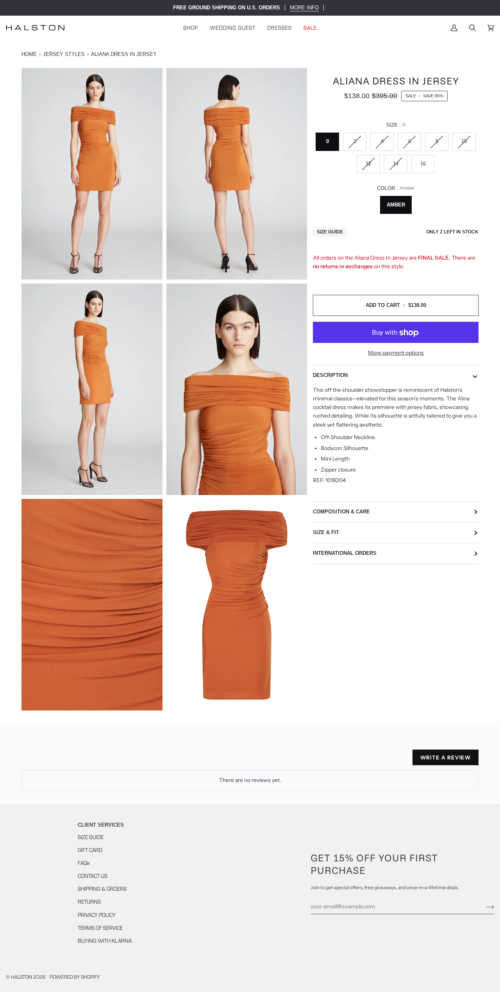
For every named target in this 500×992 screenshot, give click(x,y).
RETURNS (89, 901)
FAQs (84, 862)
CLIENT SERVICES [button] (101, 825)
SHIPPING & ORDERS (102, 888)
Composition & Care (341, 512)
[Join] (483, 906)
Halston (21, 976)
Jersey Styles (64, 54)
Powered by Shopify (75, 976)
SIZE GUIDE (91, 837)
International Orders (345, 553)
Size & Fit (326, 533)
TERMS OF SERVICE (100, 927)
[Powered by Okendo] (56, 760)
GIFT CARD (90, 850)
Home (29, 54)
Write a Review (445, 757)
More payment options (396, 353)
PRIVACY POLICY (97, 914)
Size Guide (330, 232)
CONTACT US (92, 875)
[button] (190, 27)
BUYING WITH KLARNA (105, 940)
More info (304, 8)
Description (330, 375)
